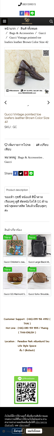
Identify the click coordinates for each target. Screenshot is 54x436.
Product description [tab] (17, 190)
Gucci (8, 161)
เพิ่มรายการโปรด (19, 144)
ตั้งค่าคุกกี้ (18, 431)
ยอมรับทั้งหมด (34, 431)
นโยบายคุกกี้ (24, 425)
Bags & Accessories (30, 157)
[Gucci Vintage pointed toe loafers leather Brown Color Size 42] (27, 71)
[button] (50, 21)
